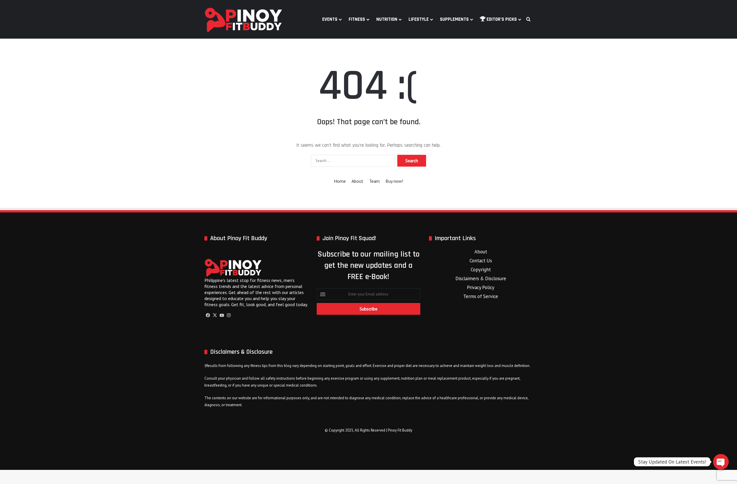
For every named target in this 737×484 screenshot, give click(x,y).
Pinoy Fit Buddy (400, 430)
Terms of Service (480, 296)
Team (374, 181)
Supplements (454, 19)
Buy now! (394, 181)
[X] (214, 315)
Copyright (481, 269)
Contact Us (481, 260)
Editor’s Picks (501, 19)
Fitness (357, 19)
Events (329, 19)
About (357, 181)
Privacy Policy (480, 287)
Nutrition (386, 19)
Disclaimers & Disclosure (480, 278)
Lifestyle (419, 19)
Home (340, 181)
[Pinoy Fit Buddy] (243, 19)
